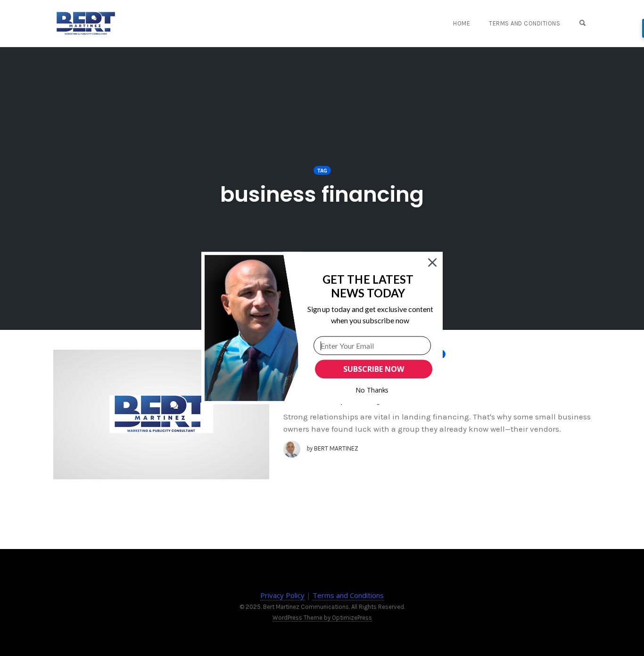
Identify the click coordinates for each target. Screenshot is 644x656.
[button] (368, 286)
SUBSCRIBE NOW (373, 369)
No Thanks (372, 389)
